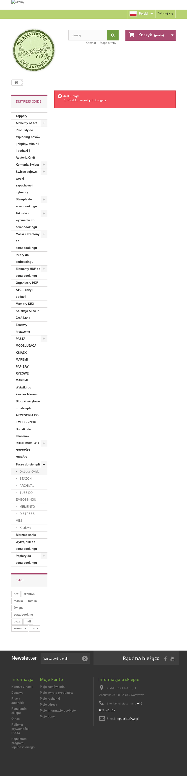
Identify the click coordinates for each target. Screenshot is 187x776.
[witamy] (93, 4)
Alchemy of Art (26, 123)
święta (18, 607)
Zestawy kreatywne (23, 328)
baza (17, 621)
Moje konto (51, 679)
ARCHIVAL (26, 485)
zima (34, 628)
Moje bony (47, 716)
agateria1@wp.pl (128, 718)
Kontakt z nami (22, 686)
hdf (16, 594)
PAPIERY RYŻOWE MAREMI (22, 373)
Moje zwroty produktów (56, 692)
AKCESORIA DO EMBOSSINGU (27, 419)
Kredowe (25, 527)
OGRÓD (21, 457)
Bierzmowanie (26, 535)
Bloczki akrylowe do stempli (28, 405)
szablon (29, 594)
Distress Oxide (29, 471)
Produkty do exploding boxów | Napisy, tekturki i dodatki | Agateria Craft (28, 143)
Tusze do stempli (28, 464)
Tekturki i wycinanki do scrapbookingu (26, 220)
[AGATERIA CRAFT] (36, 50)
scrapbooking (23, 614)
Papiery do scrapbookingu (26, 559)
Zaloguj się (165, 13)
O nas (15, 718)
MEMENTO (27, 506)
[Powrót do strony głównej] (16, 82)
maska (18, 601)
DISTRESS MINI (25, 517)
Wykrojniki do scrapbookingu (26, 545)
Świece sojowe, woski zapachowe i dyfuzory (27, 182)
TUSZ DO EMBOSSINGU (26, 496)
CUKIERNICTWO (27, 443)
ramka (32, 601)
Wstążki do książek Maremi (27, 391)
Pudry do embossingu (24, 258)
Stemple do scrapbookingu (26, 203)
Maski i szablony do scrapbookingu (27, 241)
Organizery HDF (27, 282)
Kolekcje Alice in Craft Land (27, 314)
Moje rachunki (50, 698)
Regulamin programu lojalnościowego (23, 743)
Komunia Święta (27, 164)
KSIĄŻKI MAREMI (22, 356)
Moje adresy (48, 704)
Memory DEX (25, 304)
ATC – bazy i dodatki (24, 293)
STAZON (25, 478)
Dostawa (17, 692)
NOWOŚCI (23, 450)
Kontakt (91, 43)
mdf (28, 621)
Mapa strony (108, 43)
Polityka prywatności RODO (20, 729)
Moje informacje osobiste (58, 710)
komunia (20, 628)
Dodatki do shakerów (23, 433)
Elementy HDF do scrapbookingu (28, 272)
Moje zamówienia (52, 686)
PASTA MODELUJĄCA (26, 342)
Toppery (21, 116)
